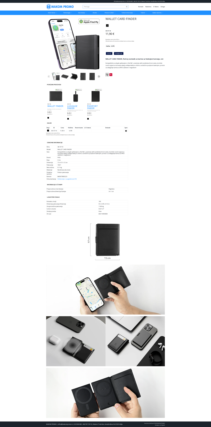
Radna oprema (157, 13)
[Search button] (126, 6)
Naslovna (148, 7)
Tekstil (143, 13)
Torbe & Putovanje (127, 13)
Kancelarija (81, 13)
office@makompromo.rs (120, 1)
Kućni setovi (51, 13)
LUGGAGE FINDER (72, 107)
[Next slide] (99, 76)
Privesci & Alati (109, 13)
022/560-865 (130, 1)
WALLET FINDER (55, 106)
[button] (56, 76)
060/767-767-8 (137, 1)
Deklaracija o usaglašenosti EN (67, 179)
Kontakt (140, 7)
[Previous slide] (48, 76)
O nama (155, 7)
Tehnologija (66, 13)
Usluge (163, 7)
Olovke (95, 13)
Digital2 (163, 425)
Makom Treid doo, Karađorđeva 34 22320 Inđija (153, 1)
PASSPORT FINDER (92, 107)
